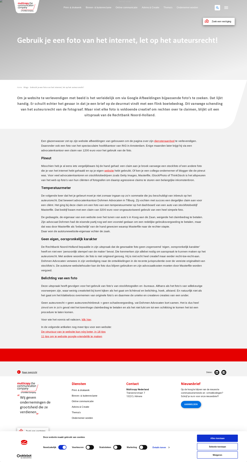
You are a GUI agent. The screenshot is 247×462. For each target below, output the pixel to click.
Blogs (26, 87)
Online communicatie (127, 7)
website (109, 170)
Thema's (168, 7)
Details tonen (159, 447)
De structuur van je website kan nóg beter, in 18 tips (73, 331)
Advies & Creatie (150, 7)
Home (19, 87)
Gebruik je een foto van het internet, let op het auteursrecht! (57, 87)
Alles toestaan (217, 438)
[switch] (90, 447)
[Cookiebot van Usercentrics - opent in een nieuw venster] (24, 456)
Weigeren (217, 455)
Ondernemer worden (187, 7)
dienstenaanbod (164, 140)
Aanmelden (191, 404)
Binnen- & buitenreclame (98, 7)
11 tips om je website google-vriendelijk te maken (71, 336)
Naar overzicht (29, 372)
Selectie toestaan (217, 446)
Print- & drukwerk (72, 7)
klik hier (86, 319)
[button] (226, 7)
